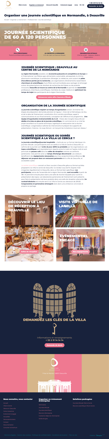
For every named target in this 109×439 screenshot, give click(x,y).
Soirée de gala (43, 418)
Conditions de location (59, 435)
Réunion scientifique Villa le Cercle (84, 406)
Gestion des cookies (24, 435)
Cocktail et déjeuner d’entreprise (49, 416)
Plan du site (73, 435)
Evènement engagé (9, 414)
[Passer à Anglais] (83, 5)
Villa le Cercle (7, 406)
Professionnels (32, 20)
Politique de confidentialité (41, 435)
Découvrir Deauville (9, 408)
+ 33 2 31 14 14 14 (95, 3)
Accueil (6, 20)
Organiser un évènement (18, 20)
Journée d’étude (44, 407)
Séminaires (42, 405)
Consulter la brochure (10, 427)
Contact (5, 422)
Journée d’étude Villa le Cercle (82, 403)
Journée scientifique (45, 410)
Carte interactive (8, 411)
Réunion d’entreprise (45, 413)
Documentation (8, 425)
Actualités (6, 416)
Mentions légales (10, 435)
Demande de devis (9, 419)
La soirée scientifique (29, 165)
